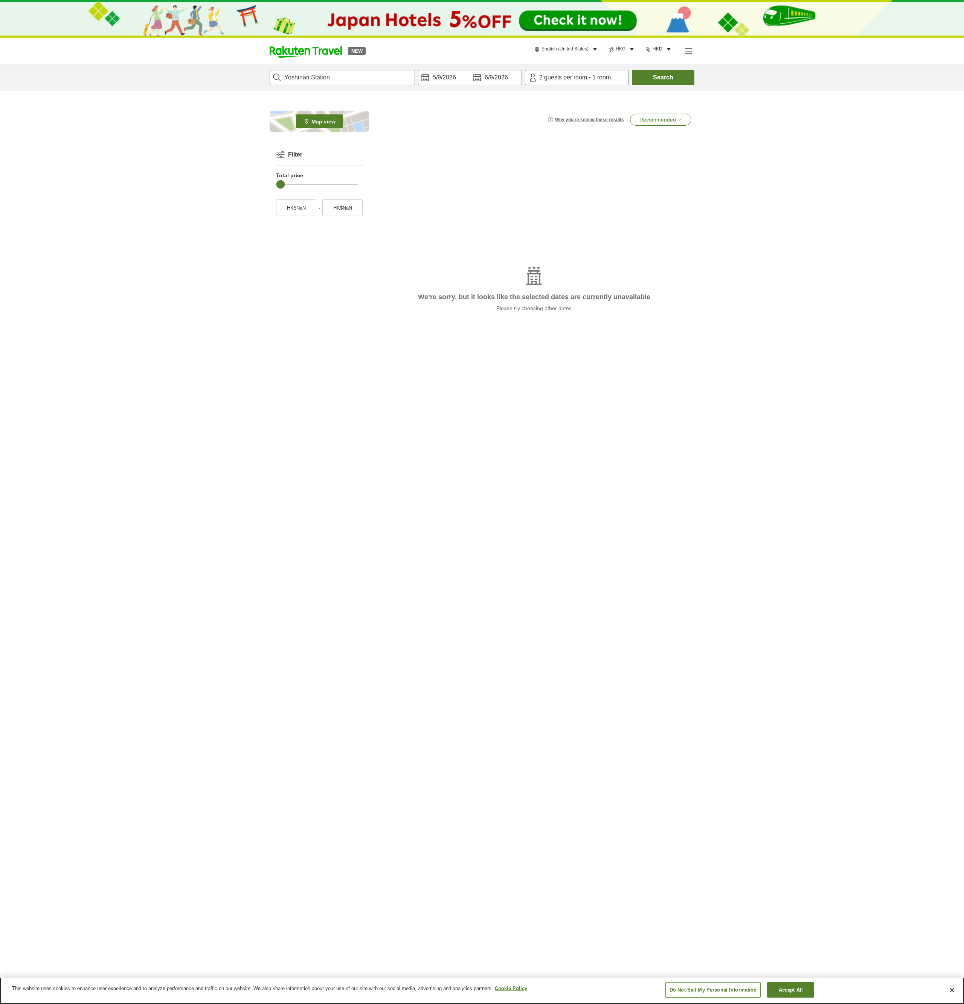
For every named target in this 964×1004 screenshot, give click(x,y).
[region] (482, 990)
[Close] (952, 990)
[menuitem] (566, 49)
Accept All (791, 990)
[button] (306, 51)
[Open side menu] (688, 51)
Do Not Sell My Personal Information (713, 990)
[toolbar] (470, 77)
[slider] (280, 184)
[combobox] (342, 77)
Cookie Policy (511, 988)
